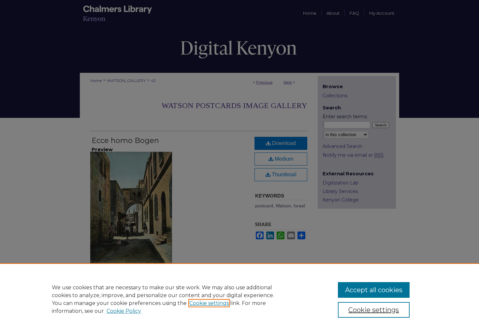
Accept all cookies (373, 290)
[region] (239, 299)
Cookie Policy (124, 311)
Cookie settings (209, 303)
